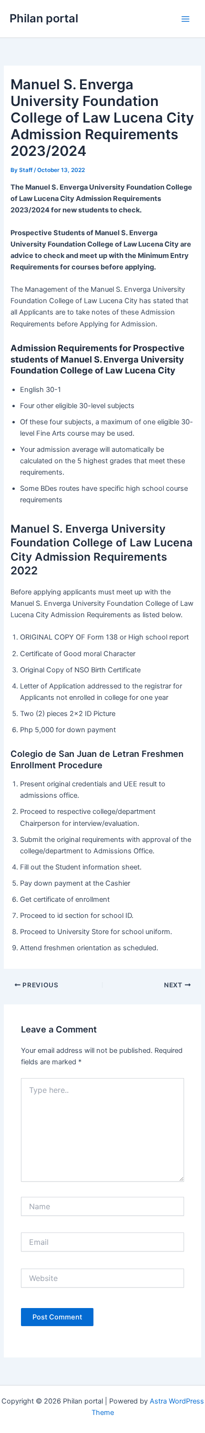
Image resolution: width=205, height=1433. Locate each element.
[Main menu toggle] (185, 19)
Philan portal (44, 18)
